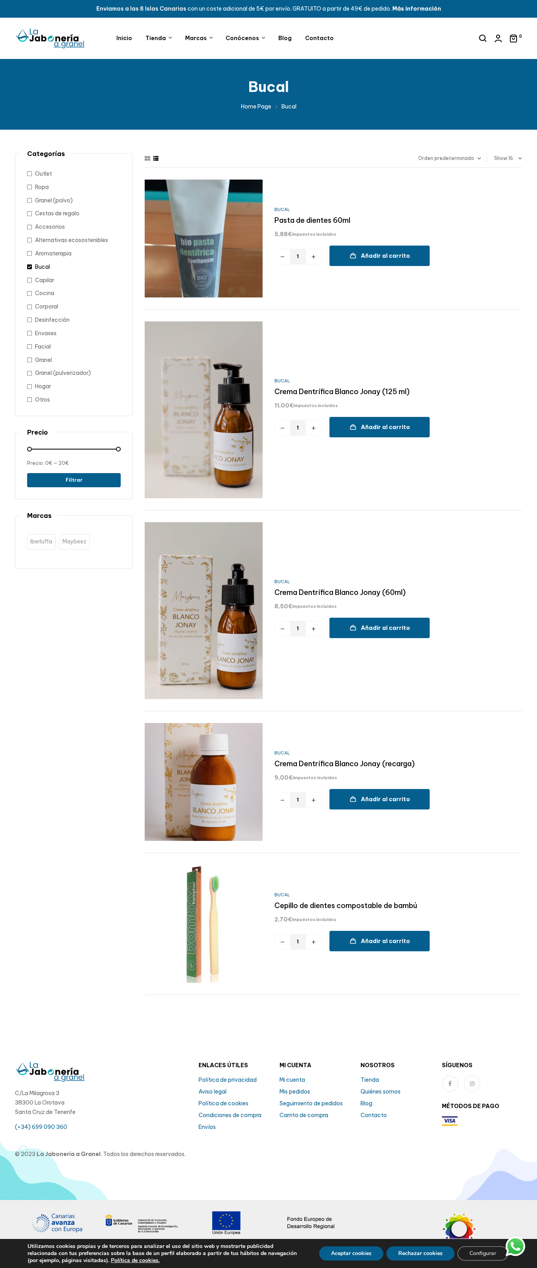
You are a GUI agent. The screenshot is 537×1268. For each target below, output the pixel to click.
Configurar (482, 1253)
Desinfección (52, 319)
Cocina (44, 293)
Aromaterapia (53, 253)
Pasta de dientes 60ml (312, 220)
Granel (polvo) (54, 200)
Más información (416, 8)
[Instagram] (472, 1083)
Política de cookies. (135, 1260)
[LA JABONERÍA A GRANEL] (479, 1234)
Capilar (44, 280)
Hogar (43, 386)
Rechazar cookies (420, 1253)
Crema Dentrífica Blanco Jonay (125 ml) (342, 391)
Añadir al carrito (385, 255)
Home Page (256, 106)
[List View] (156, 158)
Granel (43, 359)
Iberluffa (41, 541)
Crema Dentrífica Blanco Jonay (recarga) (344, 763)
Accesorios (50, 226)
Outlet (43, 173)
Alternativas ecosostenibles (71, 240)
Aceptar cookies (351, 1253)
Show (500, 158)
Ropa (42, 187)
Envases (46, 333)
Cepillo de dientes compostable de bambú (345, 905)
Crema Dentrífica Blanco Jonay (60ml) (340, 592)
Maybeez (74, 541)
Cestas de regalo (57, 213)
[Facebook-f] (450, 1083)
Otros (42, 399)
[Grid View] (147, 158)
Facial (43, 346)
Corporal (46, 306)
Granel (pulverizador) (63, 372)
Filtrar (74, 480)
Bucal (282, 209)
